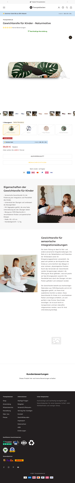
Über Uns (6, 414)
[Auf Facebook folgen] (4, 467)
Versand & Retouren (24, 407)
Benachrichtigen (37, 162)
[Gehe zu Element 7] (28, 113)
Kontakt (20, 414)
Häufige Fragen (23, 400)
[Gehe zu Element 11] (52, 113)
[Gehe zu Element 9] (40, 113)
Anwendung (7, 404)
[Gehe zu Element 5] (17, 113)
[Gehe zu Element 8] (34, 113)
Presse (5, 417)
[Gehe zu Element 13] (63, 113)
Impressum (21, 420)
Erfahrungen (22, 430)
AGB (19, 427)
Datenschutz (22, 424)
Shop (4, 400)
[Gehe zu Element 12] (58, 113)
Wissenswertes (8, 407)
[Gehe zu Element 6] (22, 113)
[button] (7, 27)
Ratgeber (21, 404)
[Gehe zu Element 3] (5, 113)
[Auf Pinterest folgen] (13, 467)
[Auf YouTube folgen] (18, 467)
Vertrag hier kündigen (25, 410)
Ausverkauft (37, 156)
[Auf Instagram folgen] (9, 467)
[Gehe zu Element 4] (11, 113)
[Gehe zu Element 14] (69, 113)
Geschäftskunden (23, 417)
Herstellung (7, 410)
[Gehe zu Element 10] (46, 113)
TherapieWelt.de (8, 19)
